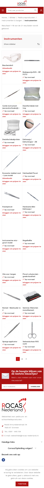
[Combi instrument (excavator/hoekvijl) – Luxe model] (11, 94)
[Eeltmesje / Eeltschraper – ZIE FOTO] (32, 128)
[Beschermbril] (11, 57)
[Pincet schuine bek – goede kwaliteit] (32, 262)
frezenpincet (7, 207)
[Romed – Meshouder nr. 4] (11, 296)
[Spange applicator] (11, 330)
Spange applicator (9, 342)
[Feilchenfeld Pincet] (32, 161)
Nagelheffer (27, 240)
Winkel (12, 17)
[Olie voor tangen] (11, 262)
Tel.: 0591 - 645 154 (12, 431)
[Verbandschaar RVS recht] (32, 330)
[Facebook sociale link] (3, 460)
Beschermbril (7, 65)
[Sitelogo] (22, 3)
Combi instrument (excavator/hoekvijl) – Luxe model (11, 108)
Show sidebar (10, 44)
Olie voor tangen (9, 274)
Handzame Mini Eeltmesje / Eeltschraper (29, 209)
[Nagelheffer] (32, 229)
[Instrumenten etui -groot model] (11, 229)
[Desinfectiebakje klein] (11, 128)
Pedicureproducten (26, 17)
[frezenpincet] (11, 195)
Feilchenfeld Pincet (30, 173)
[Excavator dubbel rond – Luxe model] (11, 161)
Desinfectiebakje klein (11, 139)
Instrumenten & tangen (12, 20)
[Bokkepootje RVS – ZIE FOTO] (32, 60)
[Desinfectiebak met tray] (32, 94)
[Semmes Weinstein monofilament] (32, 296)
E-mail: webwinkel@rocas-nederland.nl (21, 436)
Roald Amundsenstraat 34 (15, 425)
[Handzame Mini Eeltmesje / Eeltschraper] (32, 195)
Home (4, 17)
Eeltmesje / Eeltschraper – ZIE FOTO (30, 141)
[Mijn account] (41, 10)
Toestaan (22, 484)
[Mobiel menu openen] (3, 10)
